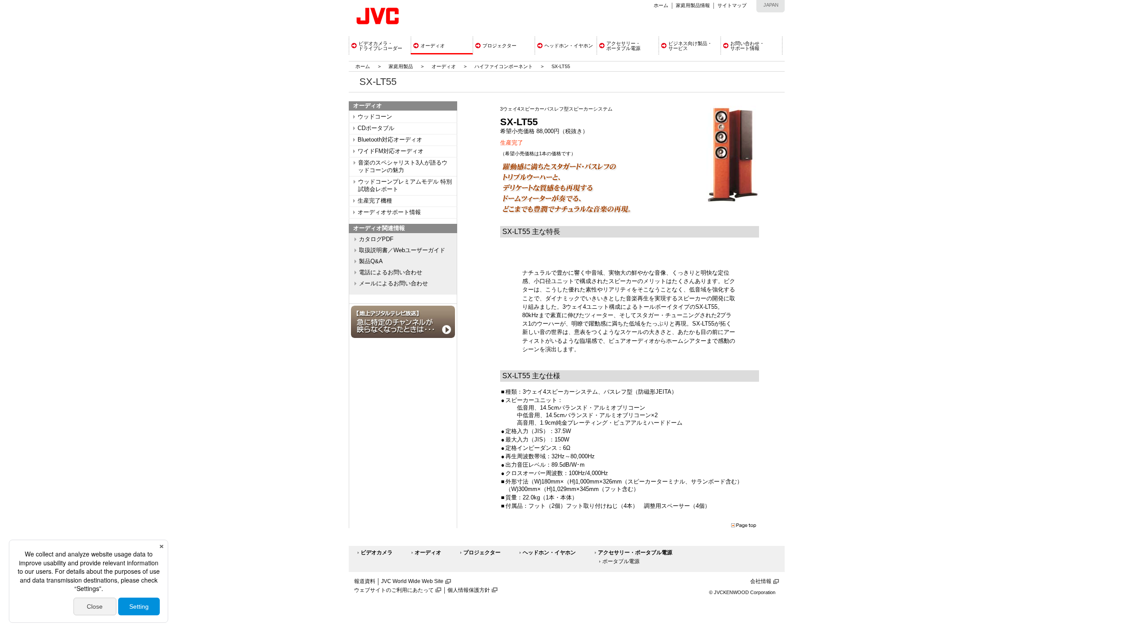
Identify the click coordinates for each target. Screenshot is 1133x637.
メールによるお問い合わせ (393, 283)
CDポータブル (376, 128)
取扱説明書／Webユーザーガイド (402, 250)
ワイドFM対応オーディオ (391, 151)
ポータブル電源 (621, 561)
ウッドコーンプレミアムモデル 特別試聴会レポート (405, 185)
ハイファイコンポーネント (503, 66)
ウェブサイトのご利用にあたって (394, 590)
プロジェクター (482, 552)
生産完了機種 (375, 201)
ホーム (661, 5)
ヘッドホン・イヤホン (549, 552)
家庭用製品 (401, 66)
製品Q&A (371, 261)
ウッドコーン (375, 117)
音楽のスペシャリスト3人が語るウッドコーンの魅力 (402, 166)
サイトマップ (732, 5)
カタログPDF (376, 239)
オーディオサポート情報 (389, 212)
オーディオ (444, 66)
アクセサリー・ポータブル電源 (635, 552)
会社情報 (760, 581)
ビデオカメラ (377, 552)
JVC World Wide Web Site (412, 581)
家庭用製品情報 (693, 5)
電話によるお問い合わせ (390, 272)
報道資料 (364, 581)
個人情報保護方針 (468, 590)
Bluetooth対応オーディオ (390, 140)
